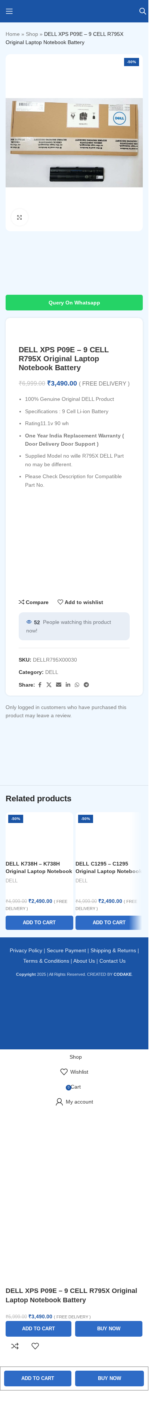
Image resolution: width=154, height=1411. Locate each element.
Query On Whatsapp (74, 303)
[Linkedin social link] (68, 685)
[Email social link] (59, 685)
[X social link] (49, 685)
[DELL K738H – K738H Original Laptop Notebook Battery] (39, 834)
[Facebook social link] (39, 685)
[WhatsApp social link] (77, 685)
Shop (32, 34)
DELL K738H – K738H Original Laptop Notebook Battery (39, 871)
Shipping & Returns (113, 950)
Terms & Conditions (46, 961)
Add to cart (37, 1378)
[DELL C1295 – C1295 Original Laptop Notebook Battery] (109, 834)
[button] (39, 923)
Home (13, 34)
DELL (51, 672)
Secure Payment (66, 950)
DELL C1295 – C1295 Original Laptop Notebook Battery (109, 871)
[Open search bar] (143, 11)
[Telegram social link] (86, 685)
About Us (84, 961)
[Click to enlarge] (19, 217)
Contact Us (112, 961)
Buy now (109, 1378)
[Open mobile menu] (9, 11)
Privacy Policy (26, 950)
